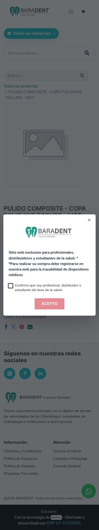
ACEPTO (49, 304)
